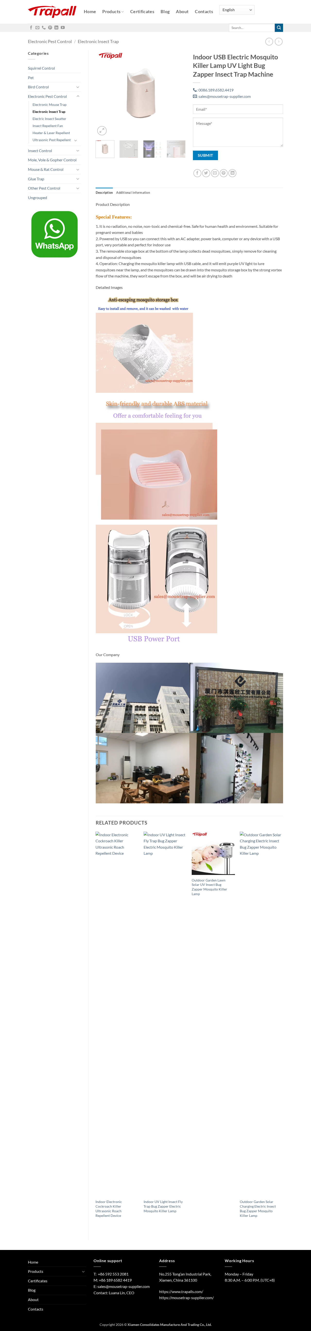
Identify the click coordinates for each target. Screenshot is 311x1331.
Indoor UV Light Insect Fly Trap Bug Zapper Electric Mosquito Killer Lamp (163, 1206)
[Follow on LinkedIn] (56, 28)
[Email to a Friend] (215, 173)
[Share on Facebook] (197, 173)
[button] (102, 131)
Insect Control (40, 150)
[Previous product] (278, 41)
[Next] (177, 93)
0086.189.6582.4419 (215, 90)
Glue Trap (36, 178)
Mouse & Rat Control (45, 169)
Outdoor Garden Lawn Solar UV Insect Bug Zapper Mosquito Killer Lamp (209, 887)
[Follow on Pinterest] (50, 28)
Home (90, 11)
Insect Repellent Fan (48, 126)
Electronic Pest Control (50, 41)
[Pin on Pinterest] (224, 173)
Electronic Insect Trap (98, 41)
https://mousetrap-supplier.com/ (186, 1297)
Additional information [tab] (133, 192)
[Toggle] (78, 87)
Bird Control (38, 86)
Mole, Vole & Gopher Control (52, 159)
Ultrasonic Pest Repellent (52, 140)
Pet (31, 77)
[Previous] (103, 93)
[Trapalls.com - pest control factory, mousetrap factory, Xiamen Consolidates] (52, 12)
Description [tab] (104, 192)
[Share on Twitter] (206, 173)
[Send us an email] (37, 28)
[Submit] (279, 28)
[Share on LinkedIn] (232, 173)
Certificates (142, 11)
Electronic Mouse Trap (50, 104)
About (182, 11)
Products (111, 11)
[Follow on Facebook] (31, 28)
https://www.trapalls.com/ (181, 1291)
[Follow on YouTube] (63, 28)
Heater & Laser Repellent (51, 133)
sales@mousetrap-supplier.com (224, 96)
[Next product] (269, 41)
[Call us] (44, 28)
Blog (165, 11)
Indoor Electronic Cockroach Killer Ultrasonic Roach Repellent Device (108, 1208)
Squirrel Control (41, 68)
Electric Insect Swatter (49, 119)
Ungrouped (37, 197)
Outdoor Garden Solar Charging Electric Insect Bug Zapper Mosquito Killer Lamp (258, 1208)
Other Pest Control (44, 188)
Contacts (204, 11)
